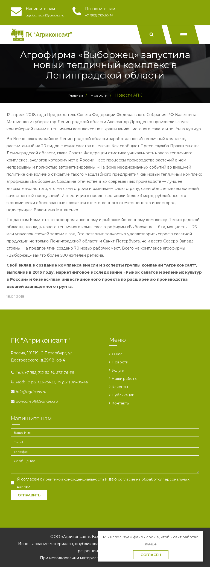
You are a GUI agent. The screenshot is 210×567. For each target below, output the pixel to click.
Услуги (118, 370)
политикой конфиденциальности (73, 479)
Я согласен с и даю (103, 482)
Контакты (121, 403)
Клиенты (120, 386)
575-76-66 (65, 372)
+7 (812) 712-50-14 (39, 372)
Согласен (151, 554)
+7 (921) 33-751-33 (40, 382)
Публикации (123, 395)
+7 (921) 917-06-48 (72, 382)
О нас (117, 354)
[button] (183, 34)
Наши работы (124, 378)
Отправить (29, 495)
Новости (120, 362)
